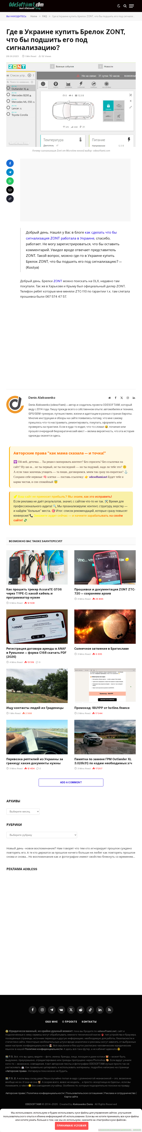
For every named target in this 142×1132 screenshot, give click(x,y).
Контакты (89, 1021)
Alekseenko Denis (83, 1104)
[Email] (10, 190)
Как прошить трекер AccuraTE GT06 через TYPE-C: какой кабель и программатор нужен (34, 593)
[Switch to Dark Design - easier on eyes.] (118, 6)
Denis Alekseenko (41, 397)
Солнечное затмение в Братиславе (101, 648)
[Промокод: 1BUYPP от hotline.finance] (105, 686)
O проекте (69, 1021)
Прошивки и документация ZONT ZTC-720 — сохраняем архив (104, 591)
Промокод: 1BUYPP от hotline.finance (102, 708)
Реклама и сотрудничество (120, 1093)
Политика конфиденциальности (45, 1093)
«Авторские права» (16, 1071)
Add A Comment (71, 782)
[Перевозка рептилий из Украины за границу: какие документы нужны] (37, 737)
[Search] (125, 6)
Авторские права (15, 1093)
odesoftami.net (98, 477)
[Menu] (131, 6)
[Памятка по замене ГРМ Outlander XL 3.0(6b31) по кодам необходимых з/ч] (105, 737)
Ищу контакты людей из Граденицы (35, 708)
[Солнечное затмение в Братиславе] (105, 626)
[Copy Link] (10, 198)
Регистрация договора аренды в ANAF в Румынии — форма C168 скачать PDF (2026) (36, 653)
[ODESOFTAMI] (26, 6)
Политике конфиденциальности (43, 1049)
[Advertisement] (79, 190)
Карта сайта (71, 1096)
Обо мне (51, 1021)
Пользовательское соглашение (84, 1093)
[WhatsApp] (10, 181)
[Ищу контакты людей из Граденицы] (37, 686)
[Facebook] (10, 163)
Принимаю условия (71, 1125)
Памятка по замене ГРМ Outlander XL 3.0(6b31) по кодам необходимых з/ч (103, 761)
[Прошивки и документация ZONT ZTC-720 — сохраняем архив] (105, 567)
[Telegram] (10, 172)
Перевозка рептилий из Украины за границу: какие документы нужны (34, 761)
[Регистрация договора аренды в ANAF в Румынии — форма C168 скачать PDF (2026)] (37, 626)
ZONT (57, 281)
